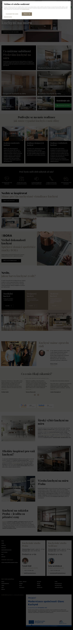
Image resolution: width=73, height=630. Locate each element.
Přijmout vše (27, 14)
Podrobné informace (25, 9)
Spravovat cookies (8, 17)
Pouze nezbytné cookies (12, 14)
